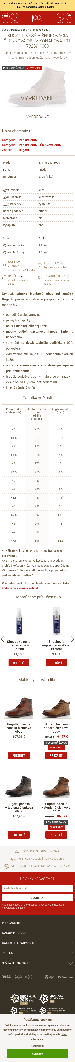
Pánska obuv (19, 29)
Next (72, 639)
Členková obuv (39, 29)
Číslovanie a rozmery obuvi (20, 588)
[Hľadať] (60, 17)
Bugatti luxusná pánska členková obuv (18, 727)
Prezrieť (18, 755)
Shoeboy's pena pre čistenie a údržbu (18, 645)
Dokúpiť (19, 663)
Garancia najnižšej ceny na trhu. (56, 279)
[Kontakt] (14, 17)
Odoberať (37, 897)
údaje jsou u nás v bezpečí (23, 904)
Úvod (5, 29)
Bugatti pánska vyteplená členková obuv (18, 807)
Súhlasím (37, 1053)
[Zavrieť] (72, 5)
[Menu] (6, 17)
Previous (2, 639)
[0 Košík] (69, 17)
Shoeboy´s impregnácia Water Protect (56, 645)
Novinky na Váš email (37, 879)
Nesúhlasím (37, 1045)
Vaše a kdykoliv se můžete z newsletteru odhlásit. (33, 906)
